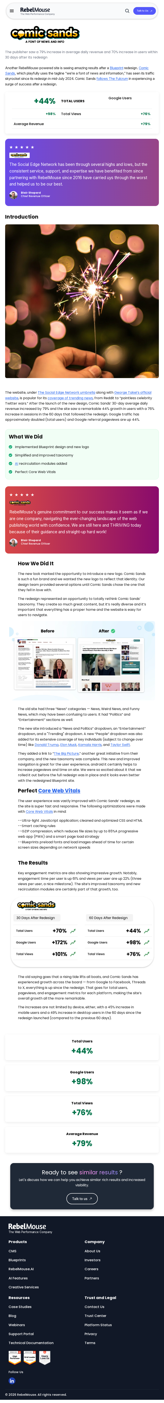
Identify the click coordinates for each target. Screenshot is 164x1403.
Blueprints (17, 1260)
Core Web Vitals (59, 790)
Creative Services (24, 1287)
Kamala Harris (90, 744)
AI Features (18, 1278)
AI (16, 463)
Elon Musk (68, 744)
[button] (12, 11)
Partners (92, 1278)
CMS (12, 1251)
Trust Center (95, 1315)
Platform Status (98, 1325)
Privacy (91, 1333)
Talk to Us (142, 10)
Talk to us (79, 1199)
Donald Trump (47, 744)
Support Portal (21, 1333)
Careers (91, 1269)
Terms (90, 1342)
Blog (12, 1315)
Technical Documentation (31, 1342)
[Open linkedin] (12, 1380)
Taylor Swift (120, 744)
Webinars (17, 1325)
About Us (92, 1251)
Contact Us (94, 1306)
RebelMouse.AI (21, 1269)
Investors (93, 1260)
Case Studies (20, 1306)
